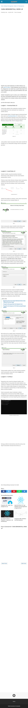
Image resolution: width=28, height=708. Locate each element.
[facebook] (3, 491)
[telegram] (24, 491)
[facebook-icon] (14, 695)
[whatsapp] (19, 491)
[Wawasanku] (14, 1)
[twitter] (8, 491)
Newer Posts (4, 563)
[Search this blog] (26, 1)
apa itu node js (7, 87)
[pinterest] (14, 491)
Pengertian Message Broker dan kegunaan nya (13, 304)
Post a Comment (17, 12)
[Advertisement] (14, 49)
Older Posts (23, 563)
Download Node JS (12, 116)
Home (14, 701)
